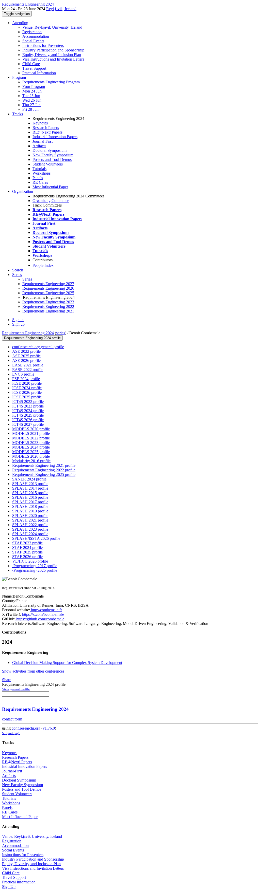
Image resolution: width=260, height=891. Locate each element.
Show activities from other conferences (33, 671)
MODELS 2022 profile (31, 438)
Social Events (33, 41)
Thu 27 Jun (31, 105)
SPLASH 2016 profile (30, 497)
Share (6, 680)
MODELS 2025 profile (31, 452)
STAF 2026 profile (27, 556)
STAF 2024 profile (27, 547)
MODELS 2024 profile (31, 447)
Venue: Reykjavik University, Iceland (52, 27)
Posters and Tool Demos (52, 159)
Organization (22, 191)
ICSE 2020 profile (27, 383)
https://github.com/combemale (39, 619)
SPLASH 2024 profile (30, 534)
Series (27, 279)
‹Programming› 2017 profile (34, 566)
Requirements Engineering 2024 (28, 333)
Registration (32, 32)
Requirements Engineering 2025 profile (43, 474)
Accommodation (35, 36)
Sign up (18, 324)
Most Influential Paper (50, 187)
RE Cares (40, 182)
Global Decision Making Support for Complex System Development (67, 662)
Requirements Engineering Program (51, 82)
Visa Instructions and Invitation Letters (53, 59)
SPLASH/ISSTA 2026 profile (36, 538)
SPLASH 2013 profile (30, 483)
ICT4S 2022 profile (28, 401)
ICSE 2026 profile (27, 392)
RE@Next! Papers (47, 132)
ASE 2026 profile (26, 360)
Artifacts (39, 146)
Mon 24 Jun (32, 91)
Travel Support (34, 68)
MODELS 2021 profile (31, 433)
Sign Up (8, 886)
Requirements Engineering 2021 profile (43, 465)
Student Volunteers (47, 164)
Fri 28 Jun (30, 109)
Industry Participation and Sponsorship (53, 50)
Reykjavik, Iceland (61, 9)
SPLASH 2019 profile (30, 511)
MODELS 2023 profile (31, 442)
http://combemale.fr (46, 610)
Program (19, 77)
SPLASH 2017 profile (30, 502)
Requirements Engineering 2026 (48, 288)
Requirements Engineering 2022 (48, 306)
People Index (43, 265)
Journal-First (42, 141)
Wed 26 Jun (31, 100)
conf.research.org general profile (38, 347)
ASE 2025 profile (26, 356)
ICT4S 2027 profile (28, 424)
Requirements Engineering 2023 (48, 302)
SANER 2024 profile (29, 479)
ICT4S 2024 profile (28, 411)
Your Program (33, 86)
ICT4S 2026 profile (28, 420)
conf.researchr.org (26, 728)
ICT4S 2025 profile (28, 415)
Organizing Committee (50, 200)
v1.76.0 (49, 728)
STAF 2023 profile (27, 543)
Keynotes (40, 123)
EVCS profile (23, 374)
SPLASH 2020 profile (30, 515)
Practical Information (39, 73)
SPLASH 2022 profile (30, 525)
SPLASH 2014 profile (30, 488)
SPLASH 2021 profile (30, 520)
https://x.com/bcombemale (42, 614)
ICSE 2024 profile (27, 388)
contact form (12, 719)
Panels (37, 178)
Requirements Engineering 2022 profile (43, 470)
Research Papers (45, 127)
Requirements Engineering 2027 (48, 284)
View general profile (16, 689)
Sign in (18, 320)
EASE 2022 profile (27, 369)
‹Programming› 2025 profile (34, 570)
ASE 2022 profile (26, 351)
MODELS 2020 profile (31, 429)
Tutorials (39, 168)
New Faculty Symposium (52, 155)
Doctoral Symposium (49, 150)
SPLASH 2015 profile (30, 493)
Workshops (41, 173)
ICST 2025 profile (27, 397)
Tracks (17, 114)
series (60, 333)
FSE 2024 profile (26, 379)
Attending (20, 23)
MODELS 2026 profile (31, 456)
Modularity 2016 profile (31, 461)
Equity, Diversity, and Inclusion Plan (51, 54)
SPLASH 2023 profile (30, 529)
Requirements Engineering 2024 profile (32, 338)
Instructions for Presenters (43, 45)
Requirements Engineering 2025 (48, 293)
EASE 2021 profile (27, 365)
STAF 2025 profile (27, 552)
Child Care (31, 64)
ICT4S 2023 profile (28, 406)
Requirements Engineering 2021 (48, 311)
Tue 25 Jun (31, 96)
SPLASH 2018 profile (30, 506)
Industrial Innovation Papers (54, 137)
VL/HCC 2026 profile (30, 561)
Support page (11, 733)
